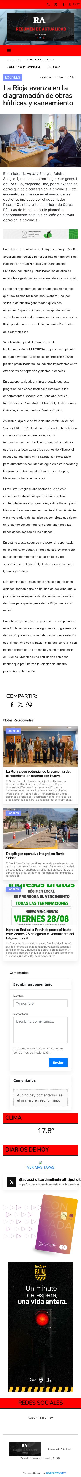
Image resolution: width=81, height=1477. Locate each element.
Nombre (18, 996)
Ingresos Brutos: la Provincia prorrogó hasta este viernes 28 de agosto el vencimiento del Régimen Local (40, 934)
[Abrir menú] (8, 50)
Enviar (58, 1062)
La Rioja (54, 67)
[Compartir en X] (20, 704)
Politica (13, 59)
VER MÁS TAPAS (40, 1167)
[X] (55, 4)
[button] (48, 4)
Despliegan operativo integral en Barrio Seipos (35, 856)
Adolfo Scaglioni (41, 59)
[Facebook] (63, 4)
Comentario (20, 1013)
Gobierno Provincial (24, 67)
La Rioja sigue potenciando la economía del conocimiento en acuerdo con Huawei (38, 774)
